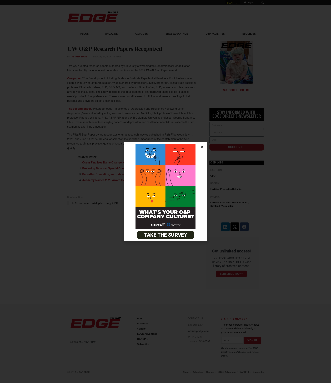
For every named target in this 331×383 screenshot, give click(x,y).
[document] (165, 191)
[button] (202, 147)
